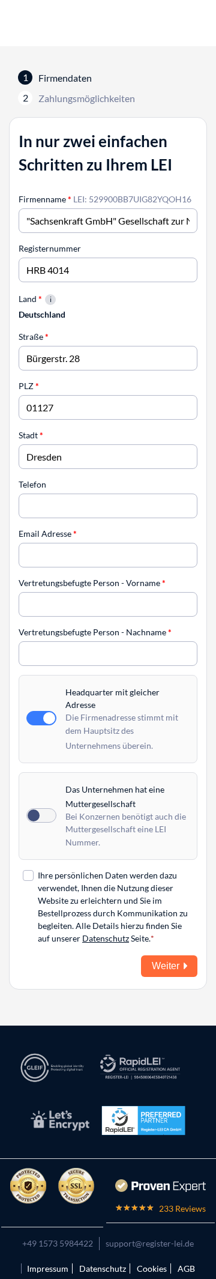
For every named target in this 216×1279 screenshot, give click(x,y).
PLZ (29, 386)
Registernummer (50, 248)
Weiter (165, 966)
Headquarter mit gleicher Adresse (112, 698)
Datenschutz (105, 938)
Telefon (32, 484)
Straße (34, 336)
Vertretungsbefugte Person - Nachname (95, 632)
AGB (186, 1268)
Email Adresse (48, 533)
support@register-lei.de (150, 1243)
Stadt (31, 435)
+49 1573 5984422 (57, 1243)
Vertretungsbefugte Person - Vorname (92, 583)
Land (30, 299)
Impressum (47, 1268)
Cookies (152, 1268)
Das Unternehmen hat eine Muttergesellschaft (114, 796)
